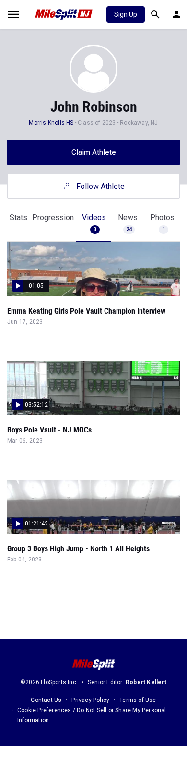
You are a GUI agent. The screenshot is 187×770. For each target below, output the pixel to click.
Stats (18, 217)
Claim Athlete (93, 152)
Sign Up (125, 14)
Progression (53, 217)
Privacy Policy (90, 700)
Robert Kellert (146, 682)
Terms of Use (137, 700)
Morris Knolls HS (51, 122)
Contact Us (46, 700)
